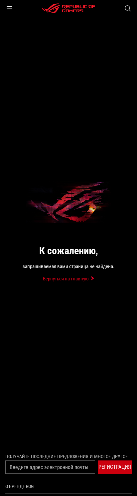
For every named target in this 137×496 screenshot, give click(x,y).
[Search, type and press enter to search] (127, 8)
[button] (9, 8)
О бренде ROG (19, 486)
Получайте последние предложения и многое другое (66, 456)
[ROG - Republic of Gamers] (68, 8)
